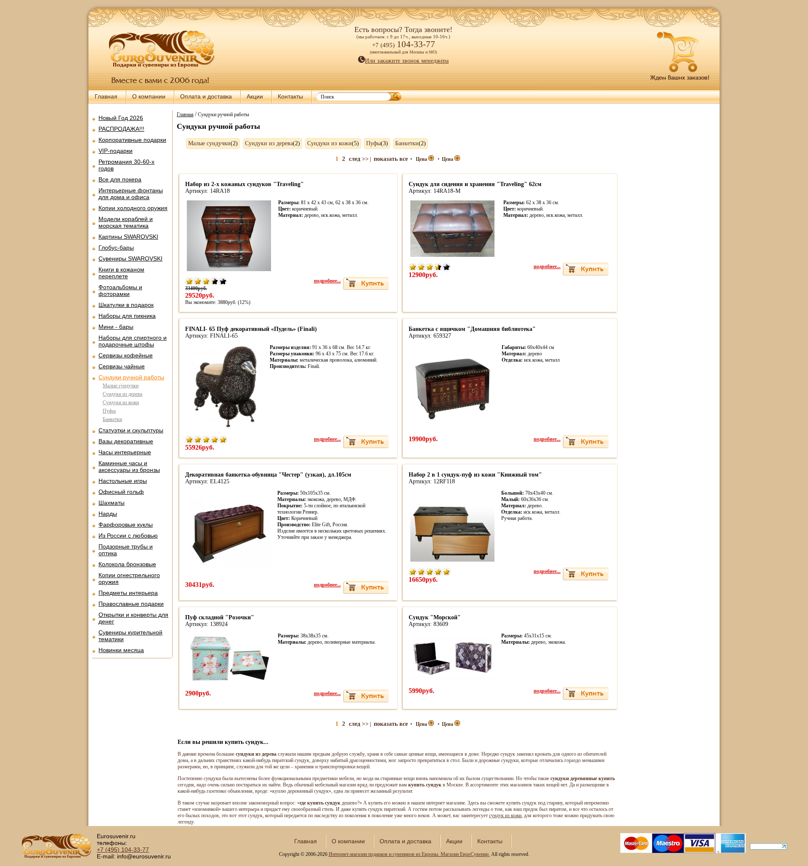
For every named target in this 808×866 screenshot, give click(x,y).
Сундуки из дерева (122, 394)
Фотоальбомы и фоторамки (120, 290)
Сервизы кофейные (125, 355)
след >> (359, 159)
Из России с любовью (128, 535)
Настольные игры (122, 480)
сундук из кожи (505, 815)
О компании (148, 96)
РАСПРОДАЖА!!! (121, 128)
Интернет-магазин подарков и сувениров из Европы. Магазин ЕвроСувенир (409, 854)
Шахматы (111, 502)
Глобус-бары (116, 247)
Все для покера (119, 179)
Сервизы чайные (121, 366)
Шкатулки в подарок (126, 304)
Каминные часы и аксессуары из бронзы (129, 466)
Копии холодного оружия (132, 208)
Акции (255, 96)
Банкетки (112, 419)
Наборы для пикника (127, 315)
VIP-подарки (115, 150)
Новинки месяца (121, 650)
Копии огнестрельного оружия (129, 578)
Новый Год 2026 (120, 118)
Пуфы (109, 411)
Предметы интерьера (128, 592)
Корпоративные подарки (132, 139)
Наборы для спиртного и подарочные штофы (132, 341)
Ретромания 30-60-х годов (126, 165)
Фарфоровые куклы (125, 524)
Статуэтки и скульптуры (130, 430)
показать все (391, 159)
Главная (106, 96)
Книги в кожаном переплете (121, 273)
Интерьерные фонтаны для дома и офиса (130, 193)
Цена (422, 159)
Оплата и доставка (206, 96)
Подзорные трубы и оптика (125, 550)
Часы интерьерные (124, 452)
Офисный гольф (121, 491)
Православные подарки (131, 603)
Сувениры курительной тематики (130, 635)
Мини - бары (115, 326)
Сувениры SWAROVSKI (130, 258)
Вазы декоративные (125, 441)
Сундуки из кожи (121, 402)
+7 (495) (123, 849)
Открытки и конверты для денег (133, 618)
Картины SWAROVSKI (128, 236)
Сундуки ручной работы (131, 377)
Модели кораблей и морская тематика (125, 222)
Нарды (107, 513)
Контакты (290, 96)
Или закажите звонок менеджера (407, 61)
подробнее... (327, 280)
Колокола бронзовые (127, 564)
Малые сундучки (120, 386)
